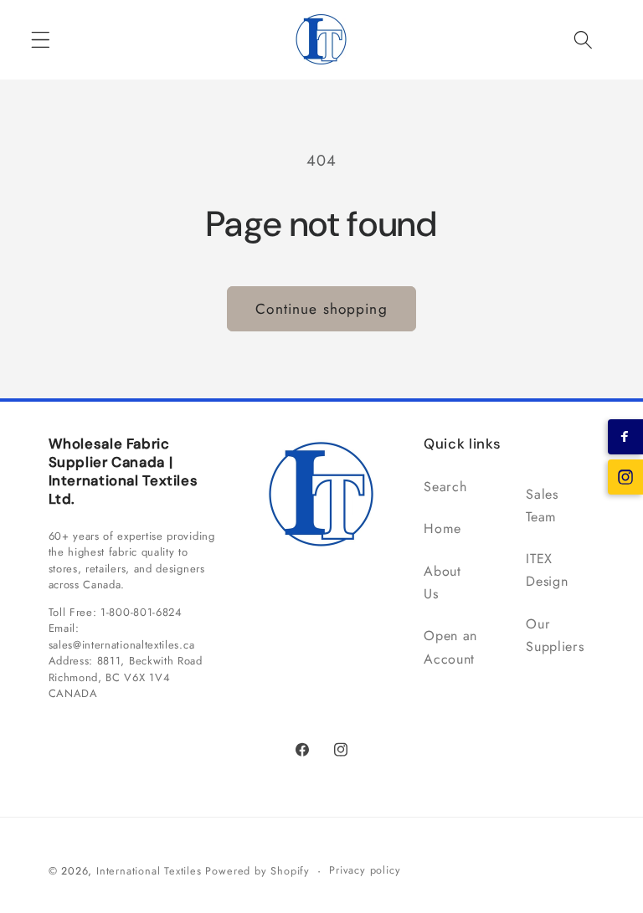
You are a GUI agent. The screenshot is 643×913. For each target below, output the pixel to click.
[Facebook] (625, 436)
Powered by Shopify (257, 871)
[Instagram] (625, 477)
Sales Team (542, 505)
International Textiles (149, 871)
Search (445, 486)
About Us (442, 582)
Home (442, 528)
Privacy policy (364, 870)
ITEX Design (547, 570)
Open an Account (450, 647)
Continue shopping (321, 309)
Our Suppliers (555, 635)
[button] (40, 39)
